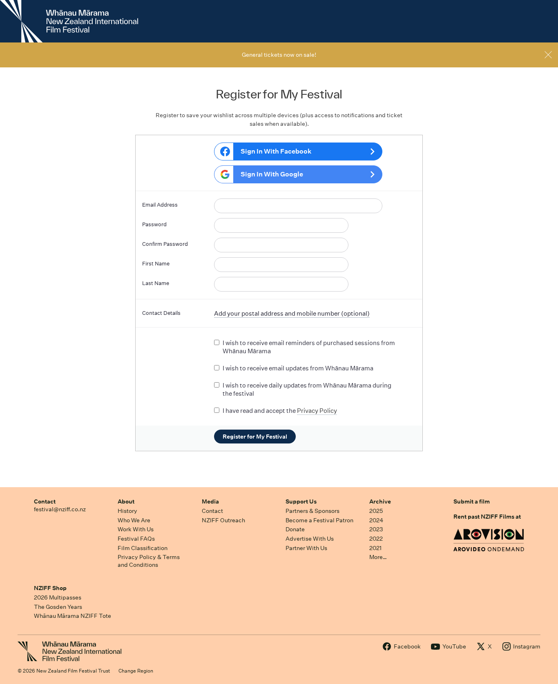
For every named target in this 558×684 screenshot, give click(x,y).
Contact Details (161, 313)
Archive (380, 501)
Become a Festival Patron (319, 520)
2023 (376, 529)
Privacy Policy (317, 410)
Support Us (301, 501)
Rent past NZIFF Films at (487, 516)
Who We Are (134, 520)
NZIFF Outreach (223, 520)
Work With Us (136, 529)
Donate (295, 529)
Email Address (160, 204)
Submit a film (471, 501)
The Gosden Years (58, 606)
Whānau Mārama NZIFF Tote (72, 615)
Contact (45, 501)
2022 (376, 538)
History (127, 511)
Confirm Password (165, 244)
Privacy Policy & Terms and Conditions (149, 560)
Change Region (135, 670)
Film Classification (142, 548)
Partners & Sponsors (312, 511)
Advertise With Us (310, 538)
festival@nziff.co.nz (60, 509)
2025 (376, 511)
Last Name (155, 283)
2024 (376, 520)
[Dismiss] (548, 54)
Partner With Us (306, 548)
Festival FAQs (136, 538)
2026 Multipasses (57, 597)
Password (154, 224)
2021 (375, 548)
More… (378, 557)
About (126, 501)
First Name (156, 263)
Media (210, 501)
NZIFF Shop (50, 588)
